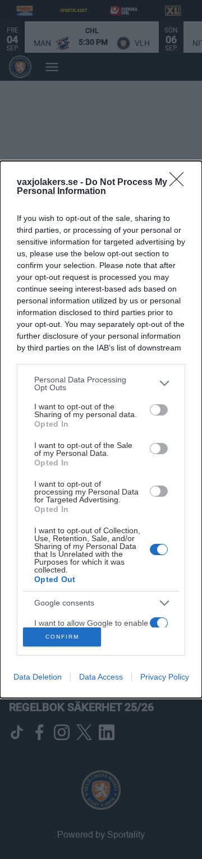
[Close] (180, 182)
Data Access (101, 676)
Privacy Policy (164, 676)
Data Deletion (37, 676)
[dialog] (101, 430)
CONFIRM (62, 637)
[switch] (159, 409)
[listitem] (101, 383)
